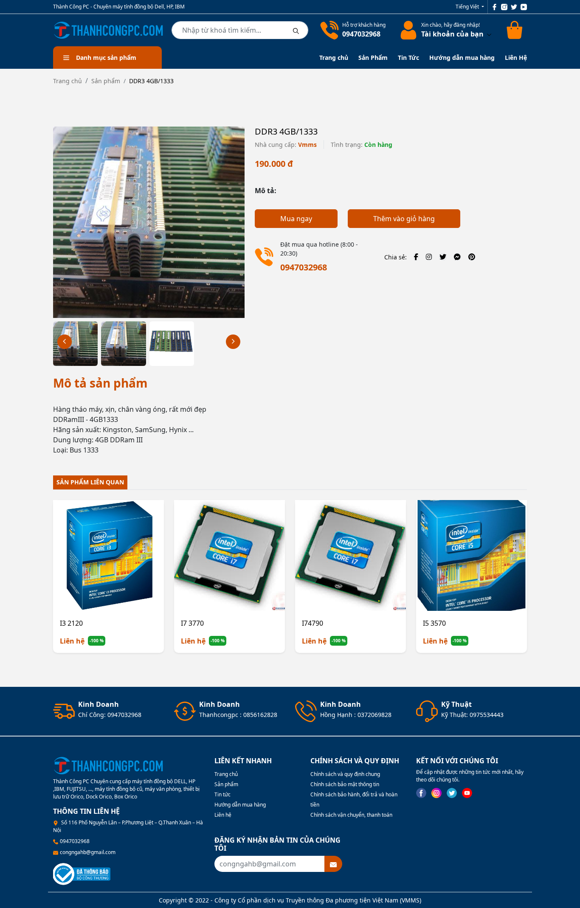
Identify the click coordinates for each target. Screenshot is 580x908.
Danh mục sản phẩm (106, 57)
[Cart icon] (516, 30)
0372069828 (374, 715)
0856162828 (260, 715)
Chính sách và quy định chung (345, 774)
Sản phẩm (105, 81)
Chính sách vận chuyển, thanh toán (351, 814)
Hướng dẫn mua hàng (462, 57)
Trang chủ (333, 57)
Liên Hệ (516, 57)
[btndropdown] (488, 34)
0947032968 (361, 34)
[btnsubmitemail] (333, 864)
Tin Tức (408, 57)
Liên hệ (222, 814)
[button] (233, 342)
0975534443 (487, 715)
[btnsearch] (295, 30)
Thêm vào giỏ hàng (404, 218)
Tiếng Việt (468, 6)
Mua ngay (296, 218)
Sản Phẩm (373, 57)
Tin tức (222, 794)
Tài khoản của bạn (453, 34)
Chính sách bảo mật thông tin (344, 784)
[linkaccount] (407, 30)
